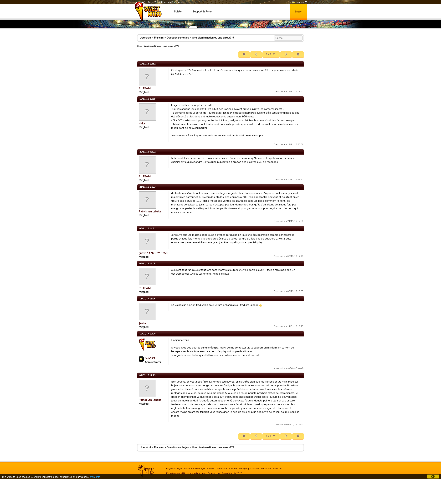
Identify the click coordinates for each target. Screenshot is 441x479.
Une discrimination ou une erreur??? (213, 38)
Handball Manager (238, 468)
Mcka (142, 123)
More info (95, 476)
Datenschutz (214, 473)
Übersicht (145, 38)
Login (298, 11)
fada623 (150, 358)
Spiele (178, 11)
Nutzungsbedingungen (194, 473)
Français (159, 38)
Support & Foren (202, 11)
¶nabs (142, 323)
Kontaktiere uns (174, 473)
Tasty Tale (254, 468)
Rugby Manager (174, 468)
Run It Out (278, 468)
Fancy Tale (266, 468)
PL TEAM (145, 88)
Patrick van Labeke (150, 211)
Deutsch (299, 2)
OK (433, 476)
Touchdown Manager (194, 468)
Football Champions (217, 468)
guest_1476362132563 (154, 253)
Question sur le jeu (178, 38)
